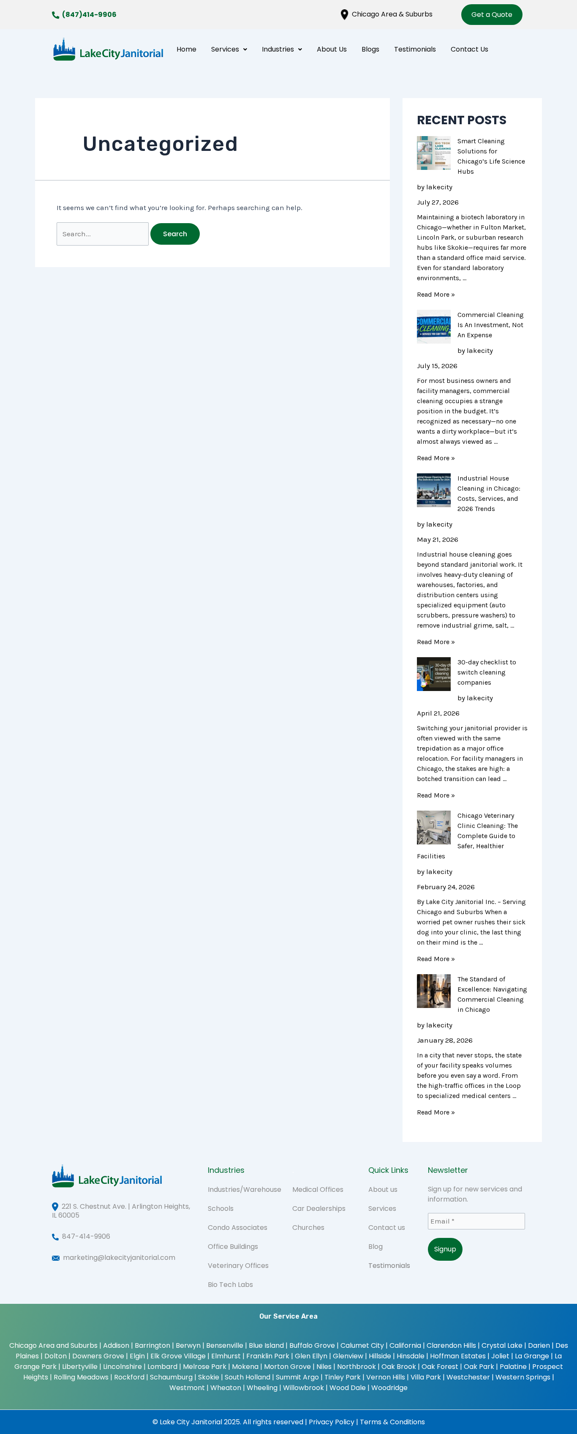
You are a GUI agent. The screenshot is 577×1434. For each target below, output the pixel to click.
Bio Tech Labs (230, 1284)
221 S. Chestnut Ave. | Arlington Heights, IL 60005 (121, 1211)
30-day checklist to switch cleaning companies (486, 672)
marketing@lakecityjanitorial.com (119, 1257)
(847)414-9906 (89, 14)
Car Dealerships (319, 1208)
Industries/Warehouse (244, 1189)
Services (225, 49)
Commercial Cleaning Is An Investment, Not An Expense (490, 325)
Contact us (386, 1227)
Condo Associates (237, 1227)
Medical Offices (317, 1189)
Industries (278, 49)
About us (382, 1189)
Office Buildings (233, 1246)
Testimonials (415, 49)
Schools (221, 1208)
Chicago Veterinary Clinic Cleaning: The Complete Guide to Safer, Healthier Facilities (467, 835)
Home (186, 49)
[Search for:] (103, 233)
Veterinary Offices (238, 1265)
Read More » (436, 294)
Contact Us (469, 49)
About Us (332, 49)
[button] (229, 49)
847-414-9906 (86, 1236)
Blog (375, 1246)
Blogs (370, 49)
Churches (308, 1227)
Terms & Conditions (392, 1422)
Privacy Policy (331, 1422)
